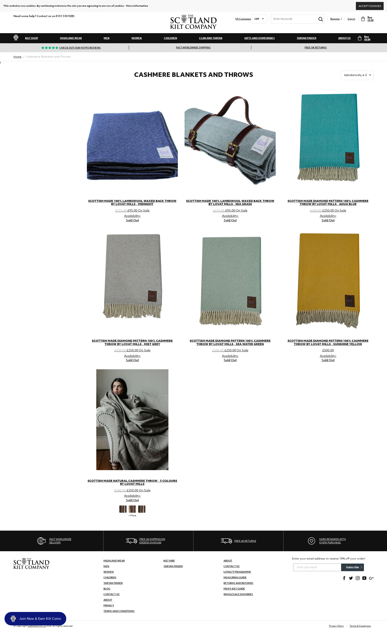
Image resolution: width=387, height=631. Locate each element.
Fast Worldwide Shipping (193, 47)
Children (170, 38)
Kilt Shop (31, 38)
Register (335, 19)
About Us (344, 38)
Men (107, 38)
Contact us (232, 566)
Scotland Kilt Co (37, 626)
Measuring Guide (235, 577)
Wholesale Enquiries (238, 594)
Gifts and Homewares (259, 38)
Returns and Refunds (238, 583)
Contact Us (111, 594)
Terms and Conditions (119, 611)
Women (136, 38)
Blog (106, 588)
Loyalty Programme (237, 572)
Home (17, 56)
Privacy (108, 605)
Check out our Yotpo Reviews (80, 48)
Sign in (351, 19)
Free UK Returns (316, 47)
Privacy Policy (336, 626)
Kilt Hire (169, 560)
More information (137, 6)
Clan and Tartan (210, 38)
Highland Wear (71, 38)
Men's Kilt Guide (234, 588)
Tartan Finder (306, 38)
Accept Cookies (370, 6)
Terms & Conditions (360, 626)
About (107, 600)
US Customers (243, 19)
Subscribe (352, 567)
